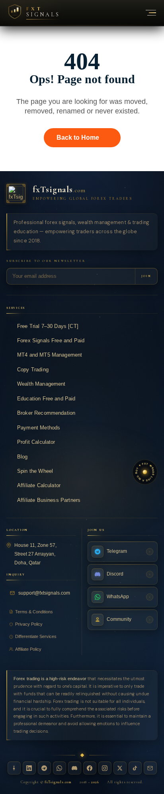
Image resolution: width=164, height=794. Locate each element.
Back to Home (78, 137)
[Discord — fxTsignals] (74, 767)
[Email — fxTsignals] (150, 767)
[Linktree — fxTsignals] (14, 767)
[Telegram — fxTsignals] (44, 767)
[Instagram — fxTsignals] (104, 767)
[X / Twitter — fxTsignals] (120, 767)
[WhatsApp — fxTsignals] (59, 767)
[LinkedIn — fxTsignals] (29, 767)
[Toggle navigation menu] (146, 12)
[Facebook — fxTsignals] (89, 767)
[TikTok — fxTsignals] (135, 767)
